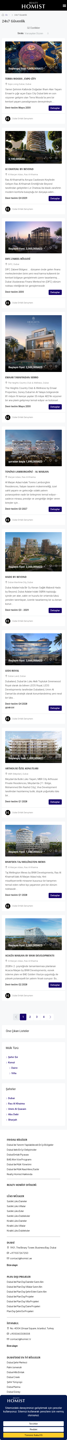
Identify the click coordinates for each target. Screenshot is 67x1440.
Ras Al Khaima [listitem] (16, 1103)
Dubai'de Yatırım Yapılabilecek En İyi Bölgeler (30, 1144)
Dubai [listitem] (11, 1098)
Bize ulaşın (12, 1264)
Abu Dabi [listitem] (13, 1114)
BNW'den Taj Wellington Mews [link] (25, 861)
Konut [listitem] (11, 1062)
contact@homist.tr (20, 1339)
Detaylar (55, 108)
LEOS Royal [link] (12, 670)
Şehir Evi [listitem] (13, 1057)
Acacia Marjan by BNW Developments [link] (29, 955)
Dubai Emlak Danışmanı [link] (22, 118)
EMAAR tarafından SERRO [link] (21, 377)
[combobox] (36, 33)
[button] (64, 5)
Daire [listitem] (14, 1067)
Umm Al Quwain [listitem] (17, 1109)
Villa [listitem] (13, 1073)
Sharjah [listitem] (12, 1119)
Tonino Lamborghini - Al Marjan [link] (27, 471)
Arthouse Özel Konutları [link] (21, 768)
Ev (7, 15)
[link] (33, 57)
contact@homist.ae (21, 1258)
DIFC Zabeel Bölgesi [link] (17, 258)
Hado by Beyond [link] (16, 576)
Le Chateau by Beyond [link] (19, 169)
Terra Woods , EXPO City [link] (20, 78)
